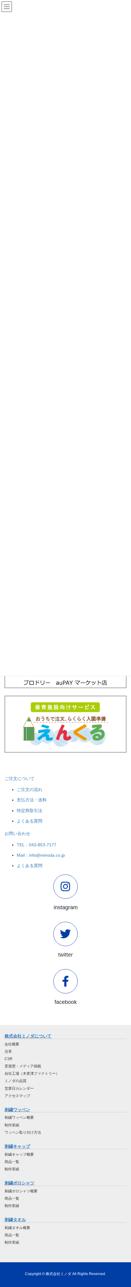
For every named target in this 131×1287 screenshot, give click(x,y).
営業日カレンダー (19, 1088)
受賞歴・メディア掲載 (23, 1066)
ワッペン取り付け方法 (23, 1132)
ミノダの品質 (16, 1081)
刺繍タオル (15, 1219)
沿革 (8, 1051)
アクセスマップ (17, 1096)
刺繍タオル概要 (17, 1228)
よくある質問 (29, 821)
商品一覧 (12, 1162)
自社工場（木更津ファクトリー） (32, 1073)
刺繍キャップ (17, 1146)
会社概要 (12, 1044)
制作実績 (12, 1125)
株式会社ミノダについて (28, 1036)
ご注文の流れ (29, 789)
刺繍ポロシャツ (19, 1182)
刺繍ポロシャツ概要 (21, 1191)
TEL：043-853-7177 (36, 844)
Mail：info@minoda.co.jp (41, 855)
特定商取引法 (29, 810)
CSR (8, 1059)
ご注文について (19, 778)
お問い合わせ (17, 833)
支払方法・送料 (32, 799)
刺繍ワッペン (17, 1109)
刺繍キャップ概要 (19, 1154)
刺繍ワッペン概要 (19, 1117)
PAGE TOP (121, 1243)
